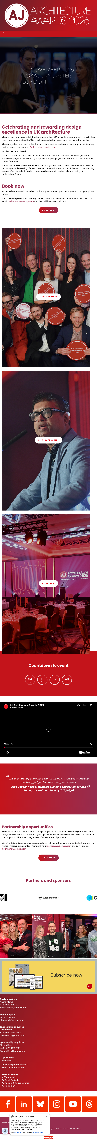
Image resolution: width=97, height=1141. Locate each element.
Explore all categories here (43, 147)
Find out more (49, 297)
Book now (48, 583)
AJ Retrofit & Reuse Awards (15, 1083)
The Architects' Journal (13, 1067)
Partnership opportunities (15, 1064)
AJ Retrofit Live (9, 1085)
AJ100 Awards (9, 1077)
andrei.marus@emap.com (21, 201)
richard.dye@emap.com (59, 846)
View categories (48, 440)
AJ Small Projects (10, 1080)
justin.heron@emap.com (14, 848)
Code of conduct (8, 1122)
